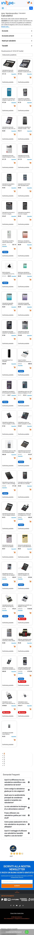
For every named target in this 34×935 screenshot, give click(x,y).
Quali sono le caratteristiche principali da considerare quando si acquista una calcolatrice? (14, 799)
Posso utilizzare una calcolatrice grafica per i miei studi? (15, 815)
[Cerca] (31, 8)
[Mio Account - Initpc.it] (31, 3)
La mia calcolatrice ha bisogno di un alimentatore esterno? (15, 808)
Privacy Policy (13, 913)
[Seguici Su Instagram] (13, 905)
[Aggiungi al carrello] (14, 77)
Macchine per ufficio (12, 13)
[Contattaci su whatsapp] (23, 905)
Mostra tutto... (5, 26)
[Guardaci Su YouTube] (16, 905)
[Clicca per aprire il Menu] (3, 8)
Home (3, 13)
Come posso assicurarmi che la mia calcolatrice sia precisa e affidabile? (15, 824)
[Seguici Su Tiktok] (20, 905)
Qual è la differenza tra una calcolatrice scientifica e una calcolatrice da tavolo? (14, 782)
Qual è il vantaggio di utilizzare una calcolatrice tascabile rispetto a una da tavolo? (15, 833)
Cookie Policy (20, 913)
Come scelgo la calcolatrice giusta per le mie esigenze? (14, 790)
